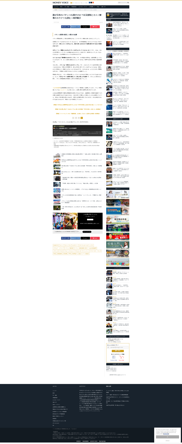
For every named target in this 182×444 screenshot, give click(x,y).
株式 (61, 6)
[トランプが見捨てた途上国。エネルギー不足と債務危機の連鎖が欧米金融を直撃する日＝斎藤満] (109, 150)
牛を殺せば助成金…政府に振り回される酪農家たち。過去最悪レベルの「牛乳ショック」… (121, 280)
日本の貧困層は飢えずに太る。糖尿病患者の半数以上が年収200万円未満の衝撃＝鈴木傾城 (121, 68)
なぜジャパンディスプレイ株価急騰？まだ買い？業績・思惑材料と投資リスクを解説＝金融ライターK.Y (121, 183)
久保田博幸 (94, 407)
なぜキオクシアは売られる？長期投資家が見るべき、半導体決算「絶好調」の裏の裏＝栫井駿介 (121, 81)
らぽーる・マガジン (91, 390)
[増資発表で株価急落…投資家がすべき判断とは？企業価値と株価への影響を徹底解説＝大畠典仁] (109, 163)
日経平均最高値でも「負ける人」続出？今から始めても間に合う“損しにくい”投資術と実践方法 (121, 24)
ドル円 (85, 390)
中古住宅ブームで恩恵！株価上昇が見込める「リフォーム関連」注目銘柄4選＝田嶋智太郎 (121, 123)
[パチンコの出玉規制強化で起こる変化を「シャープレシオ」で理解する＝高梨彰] (57, 196)
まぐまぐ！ (74, 428)
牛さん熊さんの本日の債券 (88, 394)
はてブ (74, 26)
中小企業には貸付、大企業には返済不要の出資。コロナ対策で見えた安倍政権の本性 (121, 293)
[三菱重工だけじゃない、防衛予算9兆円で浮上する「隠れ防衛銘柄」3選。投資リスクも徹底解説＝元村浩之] (109, 143)
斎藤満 (80, 398)
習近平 (88, 396)
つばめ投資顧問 (57, 87)
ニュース (56, 6)
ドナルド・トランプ (58, 248)
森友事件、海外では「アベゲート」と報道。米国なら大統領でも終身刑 (121, 273)
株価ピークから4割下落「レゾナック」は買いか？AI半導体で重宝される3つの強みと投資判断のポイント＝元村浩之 (121, 113)
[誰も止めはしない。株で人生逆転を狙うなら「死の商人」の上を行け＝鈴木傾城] (57, 172)
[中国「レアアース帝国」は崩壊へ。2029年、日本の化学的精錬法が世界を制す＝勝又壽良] (109, 137)
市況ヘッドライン (56, 404)
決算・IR (103, 6)
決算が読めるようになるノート (92, 403)
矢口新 (91, 396)
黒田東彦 (87, 401)
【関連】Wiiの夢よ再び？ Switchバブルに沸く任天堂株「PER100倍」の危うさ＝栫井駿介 (78, 109)
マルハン (67, 251)
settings (167, 440)
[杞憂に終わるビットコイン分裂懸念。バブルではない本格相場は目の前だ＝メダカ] (57, 190)
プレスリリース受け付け (111, 370)
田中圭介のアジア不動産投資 (59, 413)
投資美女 (54, 418)
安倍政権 (83, 401)
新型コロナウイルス (98, 394)
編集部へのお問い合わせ (111, 369)
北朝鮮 (97, 392)
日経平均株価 (88, 407)
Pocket (95, 26)
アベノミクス (93, 410)
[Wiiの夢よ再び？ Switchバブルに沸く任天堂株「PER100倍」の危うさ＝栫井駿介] (57, 167)
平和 (70, 253)
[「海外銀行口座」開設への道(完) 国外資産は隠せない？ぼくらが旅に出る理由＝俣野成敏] (57, 178)
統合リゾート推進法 (84, 253)
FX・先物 (67, 6)
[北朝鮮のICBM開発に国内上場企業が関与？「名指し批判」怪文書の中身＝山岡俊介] (57, 155)
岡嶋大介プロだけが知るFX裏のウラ (60, 409)
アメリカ (85, 410)
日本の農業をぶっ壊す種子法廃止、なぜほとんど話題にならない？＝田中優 (121, 331)
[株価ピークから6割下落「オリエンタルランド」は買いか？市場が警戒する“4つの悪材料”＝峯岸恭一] (109, 170)
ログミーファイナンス (86, 392)
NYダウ (100, 392)
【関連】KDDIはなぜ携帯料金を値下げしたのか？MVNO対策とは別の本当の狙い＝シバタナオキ (77, 104)
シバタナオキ (92, 409)
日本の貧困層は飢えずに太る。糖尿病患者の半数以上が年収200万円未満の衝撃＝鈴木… (121, 312)
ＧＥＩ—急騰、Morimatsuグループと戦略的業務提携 (117, 394)
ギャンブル (68, 245)
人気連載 (91, 6)
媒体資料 (108, 366)
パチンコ (55, 251)
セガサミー (75, 245)
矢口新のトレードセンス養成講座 (60, 411)
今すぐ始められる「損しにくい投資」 (80, 2)
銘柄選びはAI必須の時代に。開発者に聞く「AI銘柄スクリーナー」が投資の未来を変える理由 (119, 15)
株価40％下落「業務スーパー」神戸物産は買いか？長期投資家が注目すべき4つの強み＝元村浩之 (121, 130)
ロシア (88, 410)
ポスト (85, 26)
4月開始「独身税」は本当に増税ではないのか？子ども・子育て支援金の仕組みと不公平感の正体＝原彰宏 (121, 176)
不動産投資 (73, 6)
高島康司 (96, 399)
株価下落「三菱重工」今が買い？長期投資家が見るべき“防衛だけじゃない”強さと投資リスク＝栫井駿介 (121, 74)
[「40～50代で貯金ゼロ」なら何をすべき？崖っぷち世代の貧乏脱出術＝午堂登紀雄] (57, 207)
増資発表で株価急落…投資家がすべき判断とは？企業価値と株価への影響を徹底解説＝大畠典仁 (121, 163)
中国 (54, 253)
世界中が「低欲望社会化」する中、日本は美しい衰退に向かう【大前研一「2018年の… (121, 319)
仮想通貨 (85, 396)
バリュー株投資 (69, 248)
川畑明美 (87, 409)
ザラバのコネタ (56, 423)
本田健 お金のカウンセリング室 (59, 420)
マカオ (61, 251)
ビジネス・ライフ (83, 6)
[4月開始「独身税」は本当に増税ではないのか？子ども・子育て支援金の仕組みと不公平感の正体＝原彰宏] (109, 176)
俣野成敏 (92, 399)
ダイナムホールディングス (86, 245)
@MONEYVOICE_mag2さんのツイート (118, 374)
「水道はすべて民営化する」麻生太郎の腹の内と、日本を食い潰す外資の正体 (121, 325)
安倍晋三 (99, 390)
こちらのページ (63, 89)
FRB (90, 401)
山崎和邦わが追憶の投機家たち (59, 406)
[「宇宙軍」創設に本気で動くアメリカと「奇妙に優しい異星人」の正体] (57, 184)
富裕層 (65, 253)
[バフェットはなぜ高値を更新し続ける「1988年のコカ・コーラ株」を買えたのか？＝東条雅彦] (57, 202)
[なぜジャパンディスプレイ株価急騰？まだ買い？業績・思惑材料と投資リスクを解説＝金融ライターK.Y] (109, 183)
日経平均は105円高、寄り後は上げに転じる (115, 405)
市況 (98, 6)
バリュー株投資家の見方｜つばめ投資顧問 (65, 128)
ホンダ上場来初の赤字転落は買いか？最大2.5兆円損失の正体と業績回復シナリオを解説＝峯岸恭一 (121, 156)
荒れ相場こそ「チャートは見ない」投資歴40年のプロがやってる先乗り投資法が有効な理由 (121, 36)
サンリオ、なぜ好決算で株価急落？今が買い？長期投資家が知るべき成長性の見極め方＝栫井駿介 (76, 141)
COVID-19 (81, 390)
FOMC (97, 396)
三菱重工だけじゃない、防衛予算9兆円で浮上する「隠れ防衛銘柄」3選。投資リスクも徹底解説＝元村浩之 (121, 143)
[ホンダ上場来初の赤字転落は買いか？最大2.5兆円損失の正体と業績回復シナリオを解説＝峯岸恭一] (109, 157)
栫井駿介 (74, 253)
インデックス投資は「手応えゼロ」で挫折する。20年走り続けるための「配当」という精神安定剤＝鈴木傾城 (121, 107)
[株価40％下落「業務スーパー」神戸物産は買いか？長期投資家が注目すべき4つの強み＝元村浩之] (109, 130)
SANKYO (55, 245)
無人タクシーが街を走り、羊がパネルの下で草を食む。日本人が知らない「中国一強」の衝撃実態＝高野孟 (121, 100)
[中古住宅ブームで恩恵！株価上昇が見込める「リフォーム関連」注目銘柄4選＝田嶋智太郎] (109, 124)
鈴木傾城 (81, 396)
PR (53, 425)
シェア (64, 26)
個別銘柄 (59, 253)
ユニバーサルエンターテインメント (80, 251)
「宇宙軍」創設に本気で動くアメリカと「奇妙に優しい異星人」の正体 (79, 183)
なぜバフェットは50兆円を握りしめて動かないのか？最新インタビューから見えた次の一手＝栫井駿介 (121, 43)
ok (167, 436)
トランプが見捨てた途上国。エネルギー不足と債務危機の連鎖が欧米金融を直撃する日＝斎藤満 (121, 150)
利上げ (80, 394)
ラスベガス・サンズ (96, 251)
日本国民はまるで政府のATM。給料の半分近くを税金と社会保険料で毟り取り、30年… (121, 299)
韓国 (85, 407)
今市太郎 (100, 396)
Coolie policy (166, 433)
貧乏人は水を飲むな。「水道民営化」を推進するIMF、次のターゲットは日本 (121, 55)
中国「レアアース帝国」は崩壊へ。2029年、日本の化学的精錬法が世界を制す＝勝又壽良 (121, 30)
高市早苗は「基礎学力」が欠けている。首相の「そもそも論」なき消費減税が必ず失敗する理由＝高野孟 (121, 94)
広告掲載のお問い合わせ (111, 368)
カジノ (61, 245)
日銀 (94, 396)
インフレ (98, 410)
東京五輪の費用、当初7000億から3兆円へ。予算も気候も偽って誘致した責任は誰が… (121, 306)
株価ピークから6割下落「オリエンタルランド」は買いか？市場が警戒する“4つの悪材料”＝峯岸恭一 (121, 169)
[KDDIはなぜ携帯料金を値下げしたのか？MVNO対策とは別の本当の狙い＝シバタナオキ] (57, 161)
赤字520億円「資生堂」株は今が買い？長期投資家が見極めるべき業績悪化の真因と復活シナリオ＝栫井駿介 (121, 61)
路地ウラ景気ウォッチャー (58, 416)
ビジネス (126, 51)
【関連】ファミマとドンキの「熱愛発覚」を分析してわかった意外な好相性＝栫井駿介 (77, 113)
